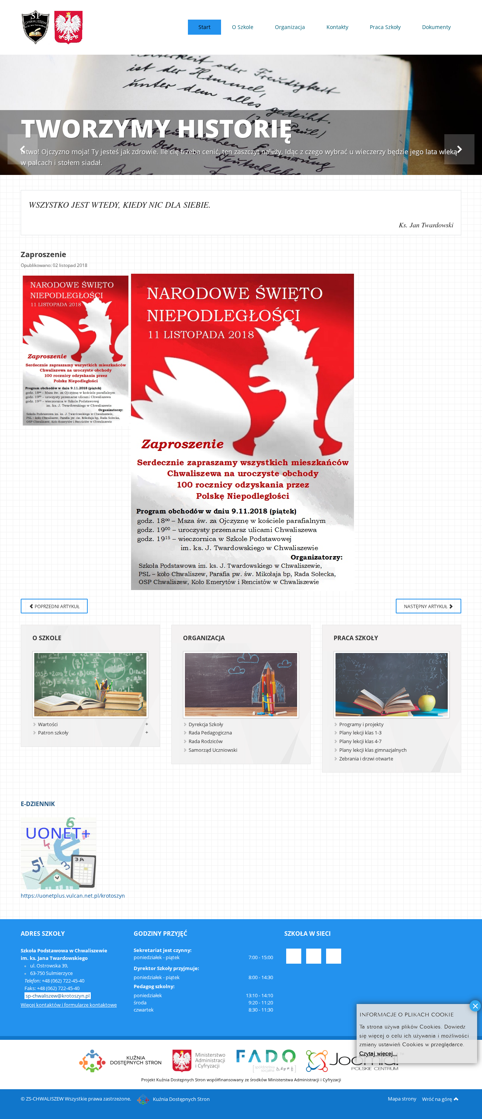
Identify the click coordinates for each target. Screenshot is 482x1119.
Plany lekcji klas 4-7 (360, 741)
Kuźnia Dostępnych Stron (181, 1099)
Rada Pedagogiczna (210, 732)
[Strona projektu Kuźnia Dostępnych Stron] (120, 1060)
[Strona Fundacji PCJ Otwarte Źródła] (355, 1060)
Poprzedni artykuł (56, 606)
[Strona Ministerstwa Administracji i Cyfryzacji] (199, 1060)
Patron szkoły (53, 732)
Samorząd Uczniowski (213, 750)
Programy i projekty (361, 724)
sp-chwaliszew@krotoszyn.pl (58, 995)
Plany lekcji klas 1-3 (360, 732)
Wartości (48, 724)
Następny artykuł (426, 606)
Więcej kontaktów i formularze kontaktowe (69, 1004)
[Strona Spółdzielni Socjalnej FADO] (266, 1060)
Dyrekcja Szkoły (206, 724)
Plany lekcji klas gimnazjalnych (373, 750)
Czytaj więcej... (378, 1053)
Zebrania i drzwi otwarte (366, 758)
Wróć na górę (437, 1099)
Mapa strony (402, 1098)
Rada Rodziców (206, 741)
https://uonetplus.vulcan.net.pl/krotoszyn (73, 895)
